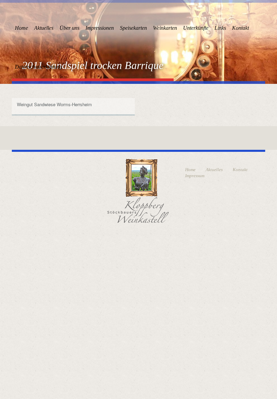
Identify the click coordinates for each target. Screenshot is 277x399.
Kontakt (240, 28)
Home (21, 28)
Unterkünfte (195, 28)
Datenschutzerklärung (38, 67)
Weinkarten (165, 28)
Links (220, 28)
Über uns (69, 28)
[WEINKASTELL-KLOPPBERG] (138, 190)
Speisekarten (133, 28)
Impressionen (99, 28)
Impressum (194, 175)
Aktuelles (43, 28)
